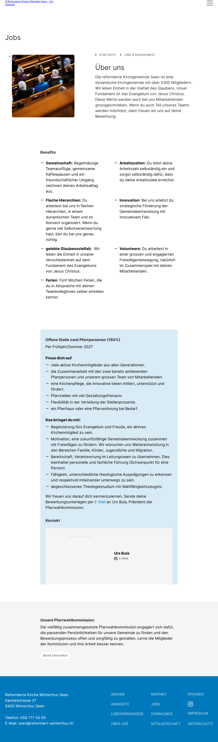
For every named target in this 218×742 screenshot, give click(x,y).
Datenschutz (200, 724)
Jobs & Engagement (139, 54)
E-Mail (100, 502)
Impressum (198, 713)
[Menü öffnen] (210, 3)
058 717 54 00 (33, 717)
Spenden (196, 694)
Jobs (155, 704)
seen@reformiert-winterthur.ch (45, 723)
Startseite (107, 54)
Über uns (119, 724)
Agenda (118, 694)
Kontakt (159, 694)
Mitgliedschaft (166, 724)
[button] (209, 733)
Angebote (120, 704)
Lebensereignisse (127, 714)
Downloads (162, 714)
